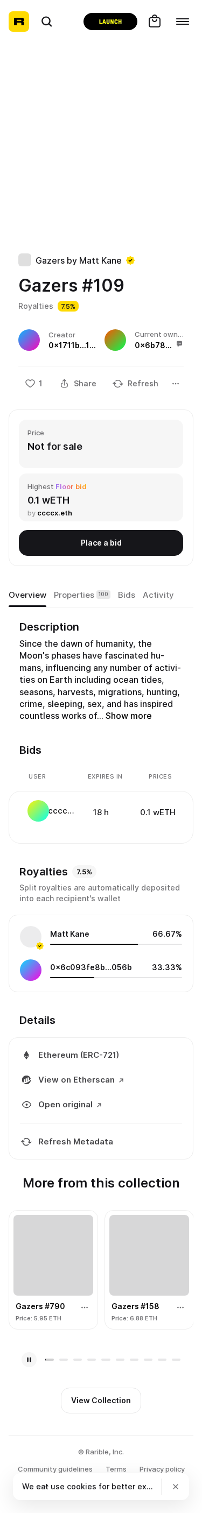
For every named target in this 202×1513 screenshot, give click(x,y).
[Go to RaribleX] (110, 21)
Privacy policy (162, 1469)
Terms (116, 1469)
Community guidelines (55, 1469)
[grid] (101, 812)
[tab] (27, 595)
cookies (81, 1486)
